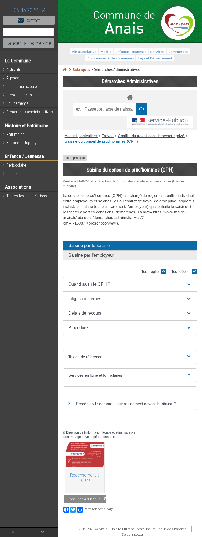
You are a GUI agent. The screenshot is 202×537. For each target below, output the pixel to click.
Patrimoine (15, 134)
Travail (108, 135)
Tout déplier (181, 271)
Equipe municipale (21, 86)
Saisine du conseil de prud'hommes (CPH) (101, 141)
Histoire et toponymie (24, 142)
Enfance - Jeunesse (131, 51)
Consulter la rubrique (84, 498)
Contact (32, 20)
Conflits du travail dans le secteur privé (151, 135)
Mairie (106, 51)
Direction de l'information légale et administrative (100, 432)
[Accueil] (65, 69)
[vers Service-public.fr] (160, 122)
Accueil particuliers (81, 135)
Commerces (178, 51)
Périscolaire (16, 165)
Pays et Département (155, 58)
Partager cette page (99, 509)
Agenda (12, 78)
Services (157, 51)
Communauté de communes (110, 58)
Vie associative (84, 51)
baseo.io (109, 437)
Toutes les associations (26, 195)
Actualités (14, 69)
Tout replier (151, 271)
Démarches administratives (29, 112)
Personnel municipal (23, 94)
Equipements (17, 103)
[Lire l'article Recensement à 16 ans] (84, 455)
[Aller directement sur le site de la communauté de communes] (178, 23)
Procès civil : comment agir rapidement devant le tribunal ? (126, 403)
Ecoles (12, 173)
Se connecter (132, 534)
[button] (129, 284)
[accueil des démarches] (130, 97)
